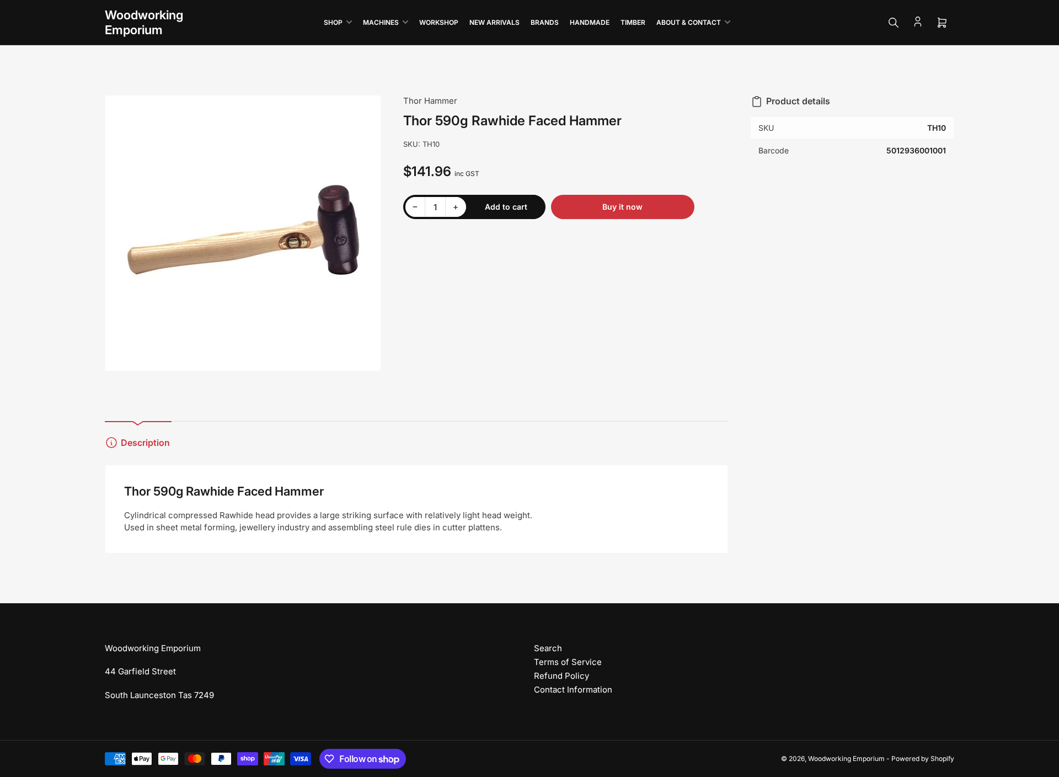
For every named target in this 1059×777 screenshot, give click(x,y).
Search (548, 648)
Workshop (438, 22)
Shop (333, 22)
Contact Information (573, 689)
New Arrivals (494, 22)
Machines (381, 22)
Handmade (589, 22)
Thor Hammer (430, 100)
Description (145, 442)
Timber (633, 22)
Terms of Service (568, 662)
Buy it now (622, 206)
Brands (545, 22)
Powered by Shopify (922, 758)
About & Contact (688, 22)
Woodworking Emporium (846, 758)
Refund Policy (561, 675)
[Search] (893, 22)
